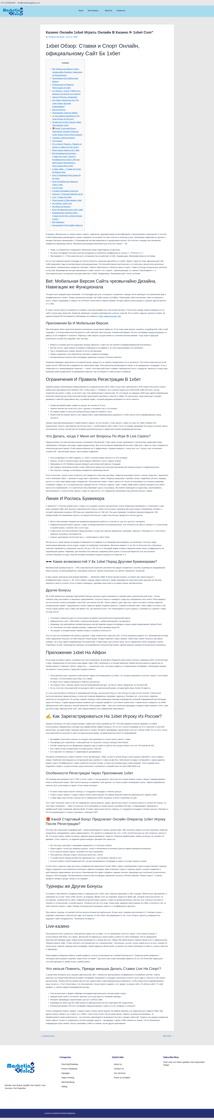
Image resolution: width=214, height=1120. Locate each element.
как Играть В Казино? (61, 207)
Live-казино (57, 141)
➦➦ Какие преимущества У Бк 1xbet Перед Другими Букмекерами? (65, 103)
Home (81, 11)
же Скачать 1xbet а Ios (62, 203)
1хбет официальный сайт (110, 316)
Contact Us (121, 11)
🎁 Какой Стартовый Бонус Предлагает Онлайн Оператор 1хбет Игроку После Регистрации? (67, 131)
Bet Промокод (58, 222)
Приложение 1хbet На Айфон (65, 113)
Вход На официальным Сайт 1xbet (67, 210)
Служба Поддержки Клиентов (65, 191)
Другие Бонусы (59, 110)
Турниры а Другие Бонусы (63, 138)
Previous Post (47, 1036)
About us (108, 11)
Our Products (93, 11)
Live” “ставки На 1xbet (61, 197)
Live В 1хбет (57, 188)
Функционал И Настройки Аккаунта (67, 225)
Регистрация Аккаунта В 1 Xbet (65, 150)
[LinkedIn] (210, 2)
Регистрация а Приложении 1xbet (67, 200)
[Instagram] (206, 2)
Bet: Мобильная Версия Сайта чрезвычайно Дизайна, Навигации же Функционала (67, 72)
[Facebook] (201, 2)
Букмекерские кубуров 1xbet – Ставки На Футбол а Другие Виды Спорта (67, 216)
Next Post (168, 1036)
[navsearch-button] (193, 11)
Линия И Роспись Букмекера (64, 97)
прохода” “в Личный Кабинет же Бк (67, 194)
